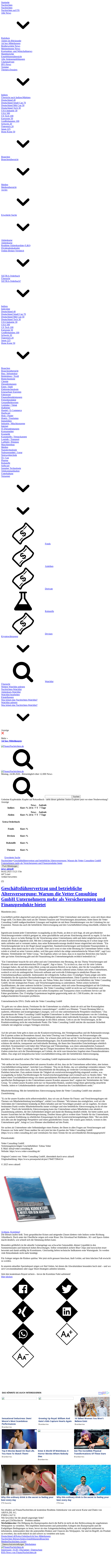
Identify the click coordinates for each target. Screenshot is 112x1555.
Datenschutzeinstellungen (13, 1544)
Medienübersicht (8, 187)
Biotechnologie (8, 379)
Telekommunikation (10, 471)
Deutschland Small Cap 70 (13, 102)
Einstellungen (7, 697)
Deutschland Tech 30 (11, 108)
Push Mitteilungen (10, 866)
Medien (4, 184)
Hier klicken (7, 1276)
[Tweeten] (67, 1299)
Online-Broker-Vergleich (12, 250)
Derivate (49, 588)
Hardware (5, 413)
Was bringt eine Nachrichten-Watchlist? (19, 700)
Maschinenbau (8, 444)
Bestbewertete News (10, 46)
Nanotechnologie (9, 450)
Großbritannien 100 (10, 121)
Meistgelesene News (10, 48)
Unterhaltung (7, 473)
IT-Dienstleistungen (10, 429)
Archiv (4, 190)
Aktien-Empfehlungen (30, 1539)
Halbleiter (5, 407)
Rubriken (5, 38)
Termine (5, 67)
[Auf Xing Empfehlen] (23, 1321)
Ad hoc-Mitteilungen (10, 43)
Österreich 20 (7, 126)
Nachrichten (6, 5)
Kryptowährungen (9, 636)
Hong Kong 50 (8, 131)
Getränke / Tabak (9, 405)
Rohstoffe (5, 463)
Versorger (5, 476)
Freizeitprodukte (8, 400)
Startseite (5, 2)
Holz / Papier (7, 415)
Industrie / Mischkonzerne (13, 423)
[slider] (5, 879)
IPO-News (6, 64)
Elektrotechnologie (10, 389)
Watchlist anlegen (9, 702)
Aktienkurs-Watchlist (11, 692)
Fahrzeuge (6, 394)
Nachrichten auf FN (10, 10)
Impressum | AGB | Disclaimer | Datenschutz (21, 1550)
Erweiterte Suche (9, 215)
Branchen (5, 157)
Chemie (4, 381)
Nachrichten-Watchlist (11, 689)
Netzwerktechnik (9, 455)
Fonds (48, 543)
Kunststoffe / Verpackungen (14, 436)
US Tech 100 (7, 116)
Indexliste (5, 309)
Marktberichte (7, 54)
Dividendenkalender (10, 248)
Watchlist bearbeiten (10, 694)
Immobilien (6, 421)
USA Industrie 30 (9, 110)
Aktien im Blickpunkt (11, 40)
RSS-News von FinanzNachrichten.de (18, 1552)
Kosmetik (5, 434)
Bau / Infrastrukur (9, 373)
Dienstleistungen (8, 384)
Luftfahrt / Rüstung (10, 442)
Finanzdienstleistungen (11, 397)
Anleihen (49, 566)
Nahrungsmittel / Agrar (11, 452)
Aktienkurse (6, 240)
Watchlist (49, 681)
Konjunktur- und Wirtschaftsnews (16, 51)
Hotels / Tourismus (10, 418)
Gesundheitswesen (9, 402)
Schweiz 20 (6, 124)
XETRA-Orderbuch (10, 276)
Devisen (48, 634)
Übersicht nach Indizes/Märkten (15, 97)
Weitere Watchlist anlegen (13, 686)
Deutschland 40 (8, 100)
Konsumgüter (7, 431)
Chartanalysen (7, 62)
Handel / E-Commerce (11, 410)
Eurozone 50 (7, 118)
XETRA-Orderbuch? (11, 281)
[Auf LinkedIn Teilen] (67, 1321)
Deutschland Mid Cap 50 (12, 105)
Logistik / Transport (10, 439)
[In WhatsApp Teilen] (23, 1344)
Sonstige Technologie (11, 468)
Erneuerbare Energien (11, 392)
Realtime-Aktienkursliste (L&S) (15, 245)
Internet (4, 426)
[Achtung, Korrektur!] (29, 1229)
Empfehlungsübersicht (11, 56)
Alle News (6, 13)
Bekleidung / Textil (10, 376)
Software (5, 465)
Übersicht (5, 278)
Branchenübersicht (9, 159)
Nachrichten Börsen (10, 1539)
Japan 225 (5, 129)
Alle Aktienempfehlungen (13, 59)
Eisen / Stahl (7, 386)
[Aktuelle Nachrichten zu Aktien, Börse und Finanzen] (12, 746)
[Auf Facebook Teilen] (23, 1299)
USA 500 (5, 113)
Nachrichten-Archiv (17, 1541)
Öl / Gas (5, 457)
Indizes (4, 95)
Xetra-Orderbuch (23, 1536)
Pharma (4, 460)
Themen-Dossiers (9, 69)
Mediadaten (30, 1544)
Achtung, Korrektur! (10, 1232)
